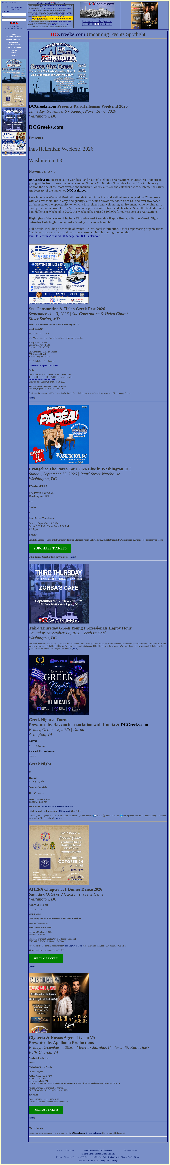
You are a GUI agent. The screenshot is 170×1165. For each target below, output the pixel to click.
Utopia (32, 751)
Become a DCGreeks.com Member (87, 1157)
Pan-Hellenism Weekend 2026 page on (64, 236)
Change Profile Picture (130, 1157)
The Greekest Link (85, 1161)
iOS (60, 811)
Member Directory (64, 1157)
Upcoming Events (97, 19)
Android (67, 811)
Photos (98, 1154)
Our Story (69, 1150)
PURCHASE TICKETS (50, 548)
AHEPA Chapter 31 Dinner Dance (60, 25)
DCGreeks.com (42, 106)
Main (59, 1150)
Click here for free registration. (14, 28)
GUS (96, 1161)
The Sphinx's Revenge (108, 1161)
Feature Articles (130, 1150)
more (31, 398)
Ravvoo (33, 740)
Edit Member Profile (111, 1157)
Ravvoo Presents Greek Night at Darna (52, 5)
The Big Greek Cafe (73, 946)
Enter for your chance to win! (42, 379)
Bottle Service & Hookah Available (57, 806)
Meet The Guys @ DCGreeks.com (98, 1150)
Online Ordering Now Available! (43, 365)
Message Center (87, 1154)
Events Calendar (108, 1154)
